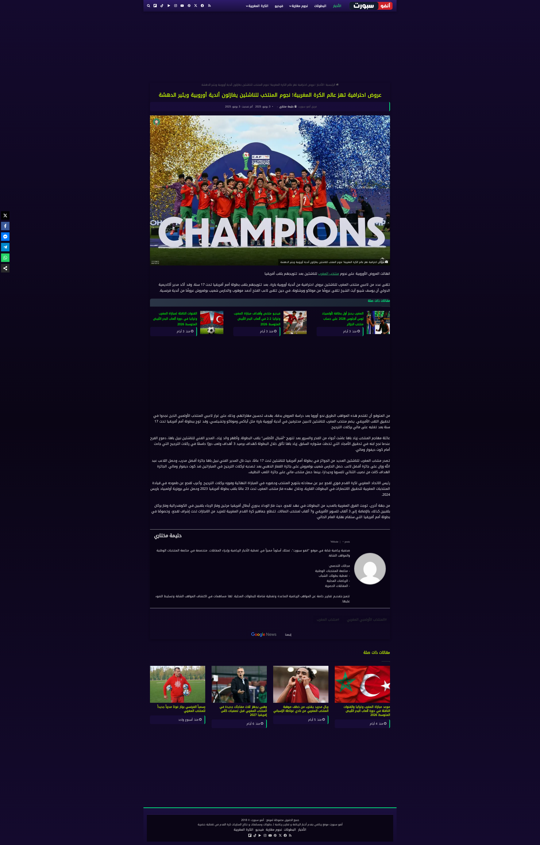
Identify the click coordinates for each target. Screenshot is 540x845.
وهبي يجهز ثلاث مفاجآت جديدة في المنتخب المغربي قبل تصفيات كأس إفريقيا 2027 (243, 711)
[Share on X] (5, 215)
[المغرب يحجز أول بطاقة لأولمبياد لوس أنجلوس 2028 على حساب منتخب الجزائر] (378, 322)
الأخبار (337, 6)
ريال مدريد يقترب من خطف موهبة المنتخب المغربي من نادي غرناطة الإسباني (301, 709)
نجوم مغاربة (300, 6)
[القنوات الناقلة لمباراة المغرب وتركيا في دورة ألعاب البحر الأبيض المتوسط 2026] (211, 322)
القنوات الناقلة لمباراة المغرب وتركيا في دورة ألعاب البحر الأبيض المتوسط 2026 (175, 319)
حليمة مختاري (286, 106)
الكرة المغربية (258, 6)
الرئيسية (331, 84)
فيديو (279, 6)
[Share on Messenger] (5, 236)
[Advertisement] (270, 45)
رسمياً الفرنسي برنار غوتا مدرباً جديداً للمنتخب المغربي (181, 709)
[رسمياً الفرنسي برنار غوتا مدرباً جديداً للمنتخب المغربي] (177, 684)
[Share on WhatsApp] (5, 257)
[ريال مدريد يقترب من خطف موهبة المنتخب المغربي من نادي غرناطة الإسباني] (300, 684)
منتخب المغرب (328, 273)
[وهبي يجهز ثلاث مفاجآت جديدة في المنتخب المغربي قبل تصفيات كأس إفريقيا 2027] (239, 684)
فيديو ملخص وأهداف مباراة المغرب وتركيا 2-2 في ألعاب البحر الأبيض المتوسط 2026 (257, 319)
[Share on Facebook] (5, 226)
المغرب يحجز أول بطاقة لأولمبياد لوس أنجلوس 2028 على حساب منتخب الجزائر (342, 319)
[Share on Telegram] (5, 247)
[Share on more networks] (5, 268)
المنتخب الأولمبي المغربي (366, 619)
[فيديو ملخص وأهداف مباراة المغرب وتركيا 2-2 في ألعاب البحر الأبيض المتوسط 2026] (295, 322)
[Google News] (264, 634)
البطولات (320, 6)
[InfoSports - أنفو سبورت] (371, 5)
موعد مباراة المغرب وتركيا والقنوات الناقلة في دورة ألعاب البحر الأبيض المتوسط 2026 (367, 711)
